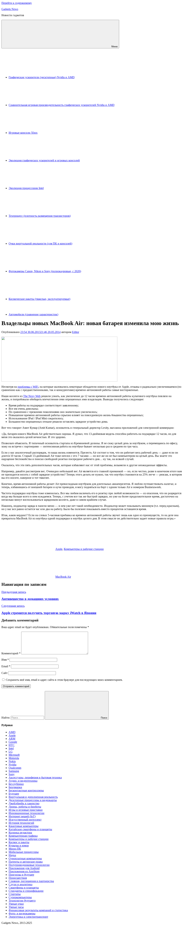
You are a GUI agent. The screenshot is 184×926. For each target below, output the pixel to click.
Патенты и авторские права (26, 861)
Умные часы (16, 907)
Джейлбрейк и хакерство (24, 803)
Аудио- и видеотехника (23, 780)
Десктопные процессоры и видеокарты (33, 800)
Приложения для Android (24, 868)
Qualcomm (15, 767)
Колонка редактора (20, 832)
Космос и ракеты (19, 842)
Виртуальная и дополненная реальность (33, 796)
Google (13, 741)
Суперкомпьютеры (20, 897)
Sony (12, 774)
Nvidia (12, 764)
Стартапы (15, 894)
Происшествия (18, 877)
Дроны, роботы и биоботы (25, 806)
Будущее (14, 793)
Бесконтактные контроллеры (26, 790)
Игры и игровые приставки (26, 809)
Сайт (4, 672)
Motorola (14, 758)
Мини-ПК (15, 848)
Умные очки (16, 903)
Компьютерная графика (23, 835)
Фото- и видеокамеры (22, 913)
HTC (12, 745)
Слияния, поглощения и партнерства (31, 881)
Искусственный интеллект (25, 819)
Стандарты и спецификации (26, 890)
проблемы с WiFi (28, 386)
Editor (75, 332)
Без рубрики (16, 783)
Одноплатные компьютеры (25, 858)
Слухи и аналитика (20, 884)
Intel (11, 748)
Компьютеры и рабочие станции (84, 549)
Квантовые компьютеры (23, 826)
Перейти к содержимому (16, 2)
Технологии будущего (22, 900)
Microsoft (14, 754)
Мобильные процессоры (24, 851)
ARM (12, 738)
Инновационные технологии (26, 813)
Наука (12, 855)
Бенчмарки (15, 787)
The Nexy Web (32, 396)
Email (5, 666)
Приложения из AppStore (24, 871)
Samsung (14, 771)
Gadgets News (9, 9)
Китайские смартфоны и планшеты (30, 829)
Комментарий (10, 653)
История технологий (21, 822)
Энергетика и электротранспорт (28, 916)
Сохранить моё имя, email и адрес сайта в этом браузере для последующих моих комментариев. (64, 679)
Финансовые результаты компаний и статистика (38, 910)
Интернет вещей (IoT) (22, 816)
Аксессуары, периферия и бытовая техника (35, 777)
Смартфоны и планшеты (24, 887)
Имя (5, 659)
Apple (58, 549)
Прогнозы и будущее (21, 874)
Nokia (12, 761)
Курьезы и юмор (19, 845)
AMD (12, 732)
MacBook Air (63, 576)
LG (11, 751)
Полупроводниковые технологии (29, 864)
